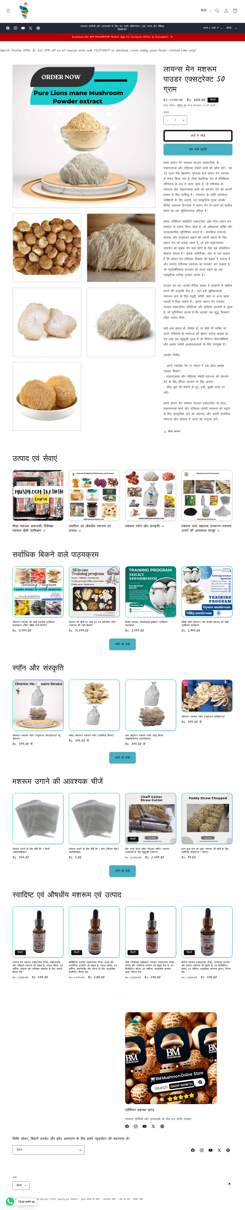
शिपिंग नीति (138, 1199)
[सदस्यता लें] (80, 1150)
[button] (8, 10)
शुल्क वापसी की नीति (90, 1199)
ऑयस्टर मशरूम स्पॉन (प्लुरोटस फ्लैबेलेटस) (203, 716)
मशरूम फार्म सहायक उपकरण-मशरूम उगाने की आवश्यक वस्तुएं (207, 528)
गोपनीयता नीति (109, 1199)
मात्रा (166, 112)
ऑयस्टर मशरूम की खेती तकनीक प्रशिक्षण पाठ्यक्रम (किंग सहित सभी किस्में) (33, 624)
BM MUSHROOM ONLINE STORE (39, 1199)
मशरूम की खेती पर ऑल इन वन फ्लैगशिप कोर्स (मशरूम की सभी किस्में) (92, 624)
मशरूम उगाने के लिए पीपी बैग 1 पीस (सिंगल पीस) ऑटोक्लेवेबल (94, 850)
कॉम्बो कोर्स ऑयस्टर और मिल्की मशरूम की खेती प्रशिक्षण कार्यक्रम (205, 624)
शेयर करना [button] (174, 431)
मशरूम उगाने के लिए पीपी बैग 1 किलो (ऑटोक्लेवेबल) (31, 850)
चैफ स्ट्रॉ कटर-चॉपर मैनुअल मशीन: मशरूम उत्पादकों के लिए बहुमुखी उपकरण (147, 850)
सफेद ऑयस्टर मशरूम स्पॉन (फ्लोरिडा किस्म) (91, 735)
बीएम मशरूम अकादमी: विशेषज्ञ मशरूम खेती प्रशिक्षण (32, 528)
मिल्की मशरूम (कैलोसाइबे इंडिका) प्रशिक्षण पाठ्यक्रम (146, 624)
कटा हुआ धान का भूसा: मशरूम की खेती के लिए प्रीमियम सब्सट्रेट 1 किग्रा (205, 850)
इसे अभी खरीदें (198, 149)
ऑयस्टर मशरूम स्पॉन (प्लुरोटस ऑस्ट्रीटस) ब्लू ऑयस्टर (36, 737)
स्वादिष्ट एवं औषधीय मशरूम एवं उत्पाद (90, 528)
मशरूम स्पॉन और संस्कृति (142, 526)
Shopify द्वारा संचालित (68, 1199)
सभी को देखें (122, 644)
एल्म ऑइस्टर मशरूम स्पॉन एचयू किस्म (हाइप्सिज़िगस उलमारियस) (144, 737)
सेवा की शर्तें (124, 1199)
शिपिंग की (182, 106)
